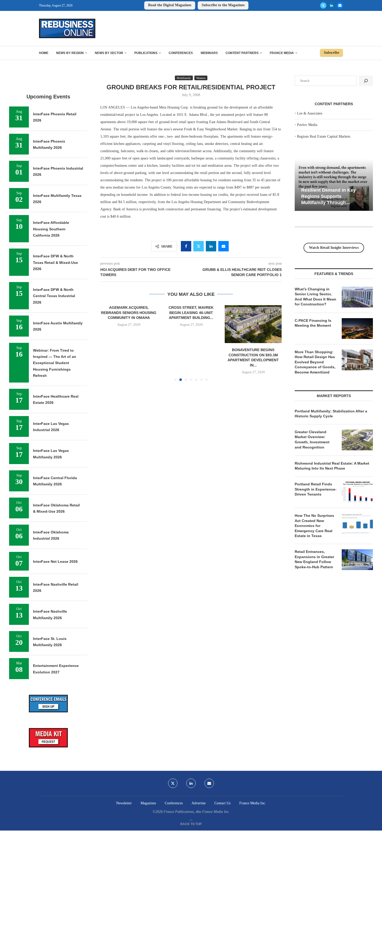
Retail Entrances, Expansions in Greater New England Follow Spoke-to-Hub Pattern (314, 559)
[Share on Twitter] (198, 246)
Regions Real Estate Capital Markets (323, 136)
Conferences (181, 53)
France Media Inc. (252, 803)
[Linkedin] (331, 5)
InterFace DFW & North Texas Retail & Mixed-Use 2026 (55, 262)
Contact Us (222, 803)
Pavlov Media (307, 125)
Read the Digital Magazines (169, 5)
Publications (145, 53)
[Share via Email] (223, 246)
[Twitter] (323, 5)
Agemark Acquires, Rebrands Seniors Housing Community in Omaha (128, 312)
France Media (282, 53)
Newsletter (124, 803)
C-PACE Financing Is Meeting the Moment (313, 323)
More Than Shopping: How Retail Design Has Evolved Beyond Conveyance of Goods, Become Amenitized (315, 362)
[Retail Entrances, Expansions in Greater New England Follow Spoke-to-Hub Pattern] (357, 559)
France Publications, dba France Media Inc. (197, 812)
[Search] (366, 81)
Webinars (209, 53)
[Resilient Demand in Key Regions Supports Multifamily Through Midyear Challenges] (334, 185)
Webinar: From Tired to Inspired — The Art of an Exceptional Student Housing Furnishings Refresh (54, 363)
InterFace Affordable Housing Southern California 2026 (51, 228)
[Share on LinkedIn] (211, 246)
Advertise (199, 803)
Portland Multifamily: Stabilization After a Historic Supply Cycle (331, 413)
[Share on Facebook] (186, 246)
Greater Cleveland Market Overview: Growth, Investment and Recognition (312, 439)
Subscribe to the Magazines (223, 5)
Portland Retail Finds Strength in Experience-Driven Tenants (316, 489)
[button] (107, 342)
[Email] (340, 5)
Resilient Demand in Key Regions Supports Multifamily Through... (328, 196)
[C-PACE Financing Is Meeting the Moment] (357, 328)
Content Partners (242, 53)
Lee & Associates (309, 113)
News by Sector (109, 53)
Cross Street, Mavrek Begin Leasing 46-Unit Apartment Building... (190, 312)
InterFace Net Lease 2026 (55, 561)
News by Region (70, 53)
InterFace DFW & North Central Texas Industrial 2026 (54, 295)
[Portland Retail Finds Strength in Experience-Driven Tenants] (357, 492)
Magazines (148, 803)
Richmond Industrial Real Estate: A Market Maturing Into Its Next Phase (332, 466)
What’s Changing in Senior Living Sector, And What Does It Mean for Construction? (315, 296)
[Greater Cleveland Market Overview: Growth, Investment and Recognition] (357, 440)
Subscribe (331, 53)
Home (43, 53)
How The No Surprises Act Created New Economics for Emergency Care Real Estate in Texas (314, 525)
